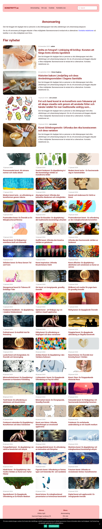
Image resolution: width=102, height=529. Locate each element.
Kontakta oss (61, 8)
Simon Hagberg (56, 72)
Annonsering (34, 8)
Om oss (44, 8)
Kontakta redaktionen (86, 31)
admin (53, 46)
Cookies (51, 8)
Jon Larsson (53, 98)
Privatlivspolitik (54, 526)
